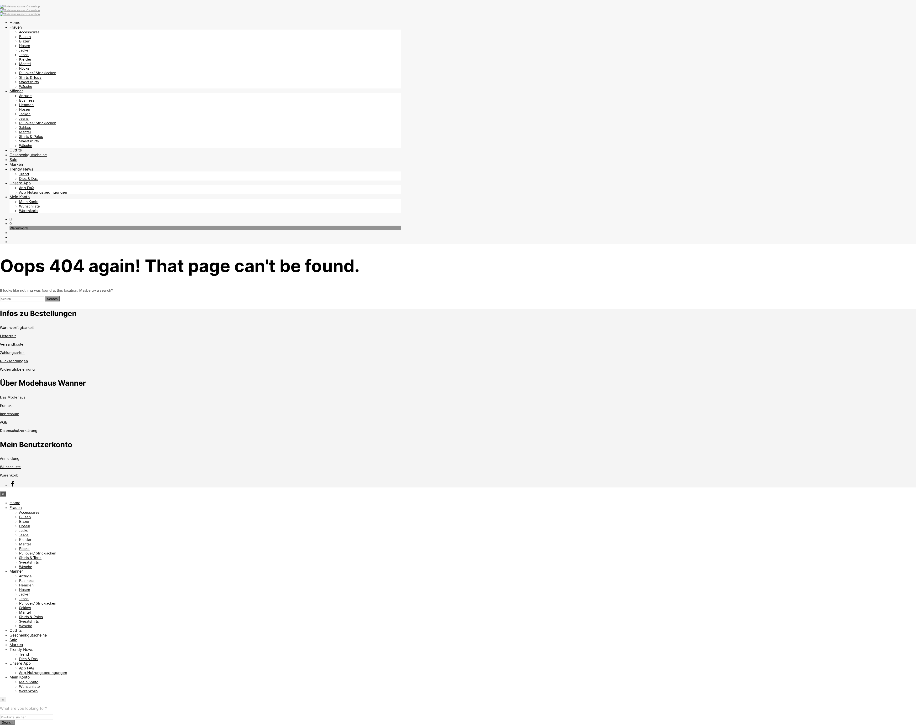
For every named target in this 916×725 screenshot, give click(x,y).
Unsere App (20, 183)
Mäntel (25, 63)
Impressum (9, 413)
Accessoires (29, 32)
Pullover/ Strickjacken (37, 72)
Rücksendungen (14, 360)
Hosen (24, 45)
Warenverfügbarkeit (17, 327)
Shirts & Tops (30, 77)
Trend (24, 173)
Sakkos (25, 127)
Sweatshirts (29, 81)
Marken (16, 164)
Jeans (24, 54)
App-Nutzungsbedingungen (43, 192)
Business (27, 100)
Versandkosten (13, 344)
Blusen (25, 36)
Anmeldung (10, 458)
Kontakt (6, 405)
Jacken (25, 50)
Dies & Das (28, 178)
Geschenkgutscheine (28, 154)
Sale (13, 159)
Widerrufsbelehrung (17, 369)
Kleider (25, 59)
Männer (16, 90)
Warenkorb (28, 210)
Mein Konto (20, 196)
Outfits (16, 150)
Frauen (16, 27)
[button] (11, 219)
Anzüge (25, 95)
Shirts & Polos (31, 136)
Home (15, 22)
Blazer (24, 41)
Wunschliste (29, 206)
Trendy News (21, 169)
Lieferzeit (8, 335)
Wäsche (25, 86)
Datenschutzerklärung (18, 430)
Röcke (24, 68)
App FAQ (26, 187)
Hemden (26, 104)
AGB (3, 422)
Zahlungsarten (12, 352)
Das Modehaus (13, 397)
